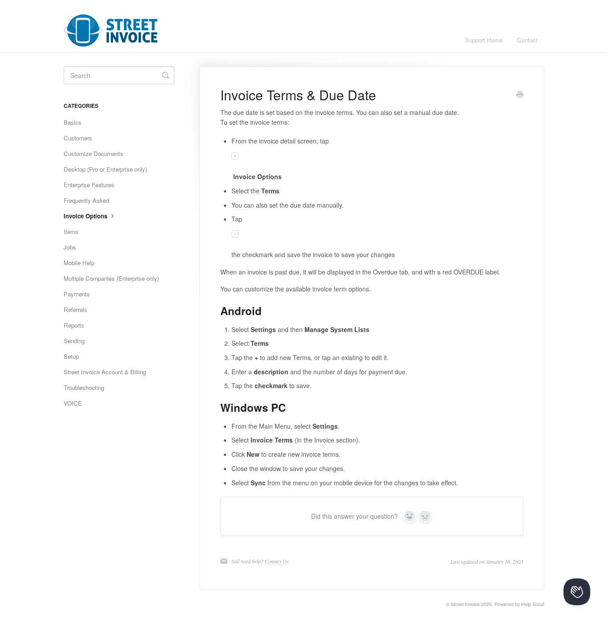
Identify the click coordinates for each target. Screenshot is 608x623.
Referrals (75, 309)
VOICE (73, 403)
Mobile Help (79, 262)
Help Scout (532, 604)
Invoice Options (86, 216)
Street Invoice (465, 604)
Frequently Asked (86, 200)
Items (71, 231)
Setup (71, 356)
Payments (77, 294)
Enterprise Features (89, 184)
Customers (78, 138)
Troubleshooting (84, 387)
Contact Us (277, 561)
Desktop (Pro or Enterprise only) (105, 169)
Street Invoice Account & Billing (105, 372)
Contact (527, 40)
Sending (74, 340)
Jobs (70, 247)
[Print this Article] (519, 95)
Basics (72, 122)
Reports (74, 325)
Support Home (484, 40)
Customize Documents (93, 153)
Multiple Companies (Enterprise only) (111, 278)
